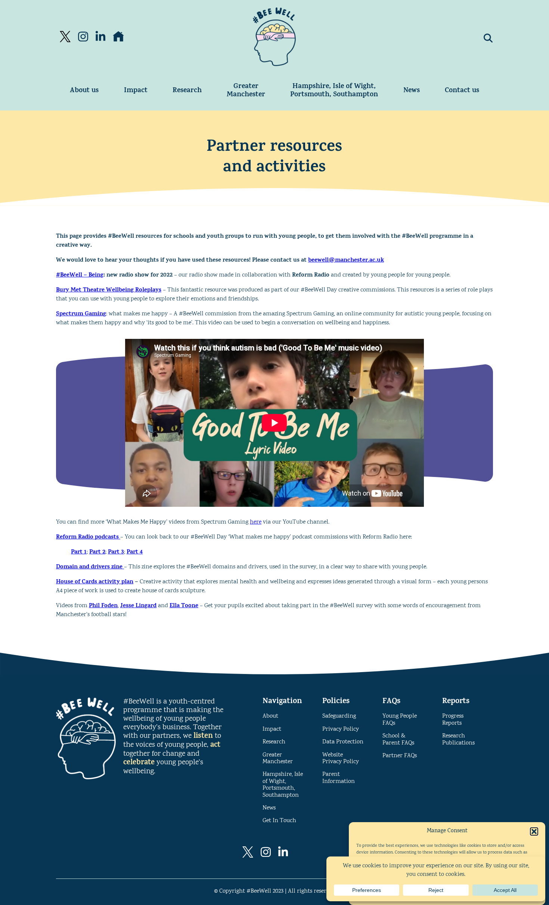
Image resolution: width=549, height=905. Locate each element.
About (270, 716)
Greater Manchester (246, 91)
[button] (534, 831)
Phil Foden (103, 606)
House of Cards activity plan (94, 582)
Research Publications (458, 739)
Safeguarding (339, 716)
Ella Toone (184, 606)
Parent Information (338, 778)
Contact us (462, 91)
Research (187, 91)
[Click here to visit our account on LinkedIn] (100, 36)
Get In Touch (279, 821)
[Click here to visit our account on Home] (118, 36)
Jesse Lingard (138, 606)
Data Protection (342, 742)
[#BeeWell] (274, 36)
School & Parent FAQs (398, 739)
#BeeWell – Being (79, 275)
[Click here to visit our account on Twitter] (65, 36)
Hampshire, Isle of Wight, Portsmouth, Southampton (334, 91)
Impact (136, 91)
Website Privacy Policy (340, 758)
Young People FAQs (399, 719)
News (411, 91)
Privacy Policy (340, 729)
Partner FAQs (399, 756)
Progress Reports (452, 719)
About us (84, 91)
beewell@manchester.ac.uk (346, 260)
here (255, 522)
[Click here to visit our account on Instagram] (83, 36)
